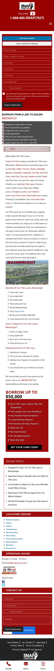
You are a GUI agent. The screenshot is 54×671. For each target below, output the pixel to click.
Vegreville (27, 172)
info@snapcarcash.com (17, 562)
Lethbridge (40, 168)
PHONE (8, 669)
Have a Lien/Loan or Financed (27, 43)
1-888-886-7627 (26, 380)
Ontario (9, 526)
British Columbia (12, 519)
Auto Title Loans (27, 184)
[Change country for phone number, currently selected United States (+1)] (5, 88)
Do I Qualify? (27, 642)
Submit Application (12, 104)
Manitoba (9, 545)
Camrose (24, 176)
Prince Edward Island (14, 538)
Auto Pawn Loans (19, 195)
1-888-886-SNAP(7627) (27, 17)
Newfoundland (11, 542)
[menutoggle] (50, 24)
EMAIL (26, 669)
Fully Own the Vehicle (27, 38)
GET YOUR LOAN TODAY (24, 447)
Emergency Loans (19, 191)
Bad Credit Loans (34, 195)
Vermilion (12, 168)
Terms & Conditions (34, 645)
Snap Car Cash (12, 161)
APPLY (43, 669)
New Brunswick (12, 532)
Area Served (10, 548)
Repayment (19, 311)
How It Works (13, 642)
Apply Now (40, 642)
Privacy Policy (16, 645)
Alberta (18, 165)
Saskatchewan (11, 529)
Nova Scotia (10, 535)
